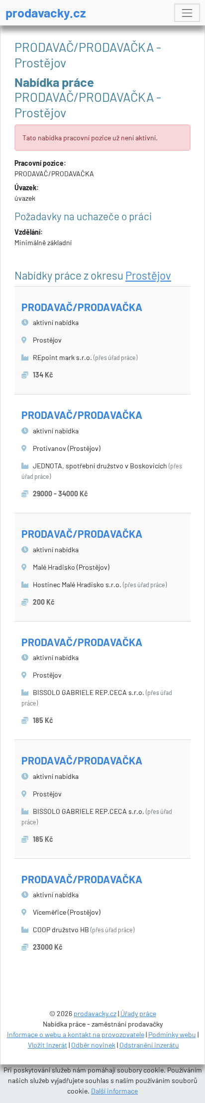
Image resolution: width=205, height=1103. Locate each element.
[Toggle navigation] (187, 12)
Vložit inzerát (47, 1045)
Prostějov (148, 275)
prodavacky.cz (45, 12)
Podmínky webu (172, 1034)
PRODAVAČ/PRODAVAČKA (81, 307)
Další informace (114, 1091)
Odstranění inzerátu (149, 1045)
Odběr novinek (93, 1045)
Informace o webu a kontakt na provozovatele (75, 1034)
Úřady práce (138, 1013)
